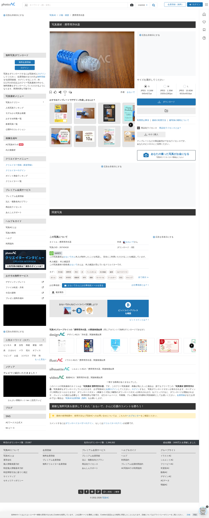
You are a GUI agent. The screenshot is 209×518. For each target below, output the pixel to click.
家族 (35, 345)
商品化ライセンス (14, 207)
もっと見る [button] (40, 359)
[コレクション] (204, 29)
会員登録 (181, 395)
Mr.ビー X (10, 428)
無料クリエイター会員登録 (55, 464)
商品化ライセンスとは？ (170, 128)
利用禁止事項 (143, 120)
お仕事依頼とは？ (140, 285)
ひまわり (12, 350)
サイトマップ (9, 476)
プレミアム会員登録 (15, 196)
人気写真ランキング (15, 108)
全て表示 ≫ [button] (143, 277)
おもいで (131, 92)
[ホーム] (204, 14)
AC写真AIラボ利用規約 (131, 468)
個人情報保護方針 (11, 464)
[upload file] (132, 5)
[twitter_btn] (81, 492)
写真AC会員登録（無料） (76, 398)
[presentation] (191, 345)
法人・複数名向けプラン (17, 201)
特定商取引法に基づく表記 (15, 472)
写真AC (52, 15)
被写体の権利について (179, 120)
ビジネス (7, 345)
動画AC (164, 472)
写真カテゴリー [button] (13, 102)
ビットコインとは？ (139, 320)
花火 (28, 350)
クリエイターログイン (16, 170)
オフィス (37, 350)
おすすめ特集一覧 (14, 118)
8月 (41, 345)
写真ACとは (11, 227)
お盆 (16, 356)
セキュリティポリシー (13, 480)
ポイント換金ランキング (17, 176)
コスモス (25, 356)
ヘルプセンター (134, 416)
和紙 (28, 345)
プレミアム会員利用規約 (132, 464)
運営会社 (7, 460)
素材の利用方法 (159, 120)
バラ (21, 350)
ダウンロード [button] (169, 102)
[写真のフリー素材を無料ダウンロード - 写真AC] (8, 4)
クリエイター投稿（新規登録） (20, 165)
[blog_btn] (98, 492)
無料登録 (41, 77)
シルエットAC (167, 460)
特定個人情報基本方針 (13, 468)
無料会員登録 (25, 62)
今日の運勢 (11, 293)
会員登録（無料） (175, 4)
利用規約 (10, 243)
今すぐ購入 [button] (153, 134)
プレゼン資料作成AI (14, 298)
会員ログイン (112, 389)
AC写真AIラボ (14, 144)
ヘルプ (9, 238)
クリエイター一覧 (14, 181)
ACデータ (165, 480)
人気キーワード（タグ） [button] (18, 340)
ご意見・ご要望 (112, 492)
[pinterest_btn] (92, 492)
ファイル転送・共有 (15, 287)
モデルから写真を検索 (16, 113)
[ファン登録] (204, 22)
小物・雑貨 (64, 15)
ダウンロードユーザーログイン (79, 423)
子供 (34, 356)
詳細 (188, 515)
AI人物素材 (10, 150)
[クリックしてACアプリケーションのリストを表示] (206, 4)
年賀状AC (165, 468)
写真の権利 (11, 233)
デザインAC (166, 476)
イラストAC (166, 456)
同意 (195, 515)
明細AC (164, 485)
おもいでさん (69, 257)
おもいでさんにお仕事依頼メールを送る (85, 285)
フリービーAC (167, 464)
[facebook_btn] (86, 492)
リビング (7, 356)
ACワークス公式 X (14, 422)
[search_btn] (153, 5)
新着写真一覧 (12, 124)
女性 (21, 345)
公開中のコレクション (16, 129)
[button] (50, 92)
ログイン (196, 4)
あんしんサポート (14, 212)
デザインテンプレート (16, 282)
